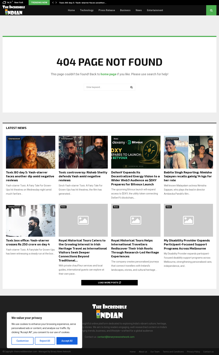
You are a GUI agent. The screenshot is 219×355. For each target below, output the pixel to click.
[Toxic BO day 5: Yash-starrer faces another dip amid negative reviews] (30, 152)
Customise (22, 340)
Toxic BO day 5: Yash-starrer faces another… (82, 2)
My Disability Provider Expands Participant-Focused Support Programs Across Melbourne (187, 244)
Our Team (155, 352)
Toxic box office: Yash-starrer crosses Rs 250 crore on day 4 (28, 242)
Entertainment (155, 10)
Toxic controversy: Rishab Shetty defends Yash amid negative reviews (83, 176)
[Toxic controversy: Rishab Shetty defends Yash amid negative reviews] (83, 152)
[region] (44, 330)
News (139, 10)
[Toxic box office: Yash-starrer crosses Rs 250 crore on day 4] (30, 220)
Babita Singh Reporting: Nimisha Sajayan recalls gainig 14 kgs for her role (188, 176)
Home (71, 10)
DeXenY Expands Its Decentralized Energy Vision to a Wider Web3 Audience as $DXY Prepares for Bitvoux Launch (135, 178)
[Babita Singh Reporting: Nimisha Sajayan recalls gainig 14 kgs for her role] (188, 152)
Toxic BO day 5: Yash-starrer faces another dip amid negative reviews (30, 176)
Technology (86, 10)
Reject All (45, 340)
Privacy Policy (193, 352)
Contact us (208, 352)
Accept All (67, 340)
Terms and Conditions (173, 352)
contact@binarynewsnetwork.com (115, 337)
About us (143, 352)
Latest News (16, 128)
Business (125, 10)
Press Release (107, 10)
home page (108, 74)
